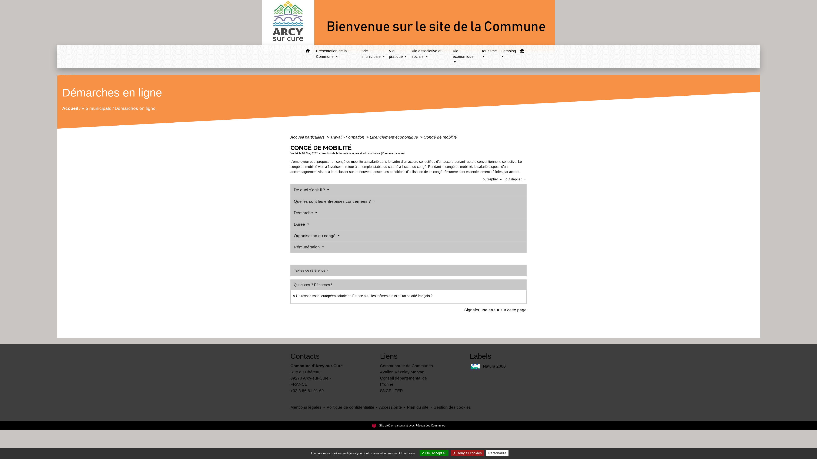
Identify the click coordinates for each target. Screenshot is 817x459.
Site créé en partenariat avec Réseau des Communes (411, 425)
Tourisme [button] (489, 51)
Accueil (70, 108)
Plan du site (417, 407)
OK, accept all (435, 453)
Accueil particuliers (308, 137)
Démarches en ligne (134, 108)
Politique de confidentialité (350, 407)
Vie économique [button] (463, 54)
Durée (300, 224)
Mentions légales (305, 407)
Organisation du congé (315, 236)
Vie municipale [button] (372, 54)
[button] (307, 51)
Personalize (497, 453)
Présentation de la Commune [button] (331, 54)
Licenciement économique (394, 137)
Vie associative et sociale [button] (426, 54)
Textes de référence (309, 270)
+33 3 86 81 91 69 (307, 390)
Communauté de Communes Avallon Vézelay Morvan (406, 368)
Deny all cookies (469, 453)
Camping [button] (508, 51)
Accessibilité (390, 407)
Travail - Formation (347, 137)
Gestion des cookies (452, 407)
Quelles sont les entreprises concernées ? (333, 201)
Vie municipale (96, 108)
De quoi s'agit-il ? (310, 190)
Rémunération (307, 247)
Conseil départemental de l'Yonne (403, 381)
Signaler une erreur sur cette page (495, 309)
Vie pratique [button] (396, 54)
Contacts (305, 356)
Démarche (304, 213)
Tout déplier (515, 179)
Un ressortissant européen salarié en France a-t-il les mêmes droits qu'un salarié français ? (364, 296)
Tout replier (492, 179)
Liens (389, 356)
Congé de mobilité (440, 137)
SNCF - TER (391, 390)
